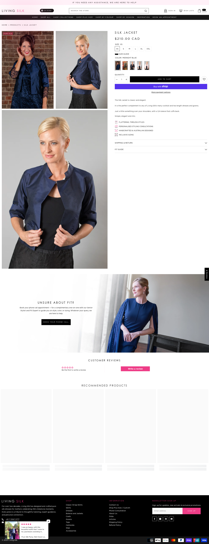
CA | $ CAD (47, 11)
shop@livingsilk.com (14, 522)
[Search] (109, 10)
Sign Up (192, 511)
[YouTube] (171, 519)
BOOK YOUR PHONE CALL (56, 322)
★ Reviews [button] (207, 274)
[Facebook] (154, 519)
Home (4, 25)
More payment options (160, 92)
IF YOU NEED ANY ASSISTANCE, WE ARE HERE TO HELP (104, 2)
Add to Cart (164, 79)
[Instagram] (160, 519)
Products (15, 25)
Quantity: (120, 74)
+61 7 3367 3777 (12, 519)
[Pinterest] (166, 519)
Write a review (135, 368)
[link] (204, 79)
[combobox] (106, 10)
